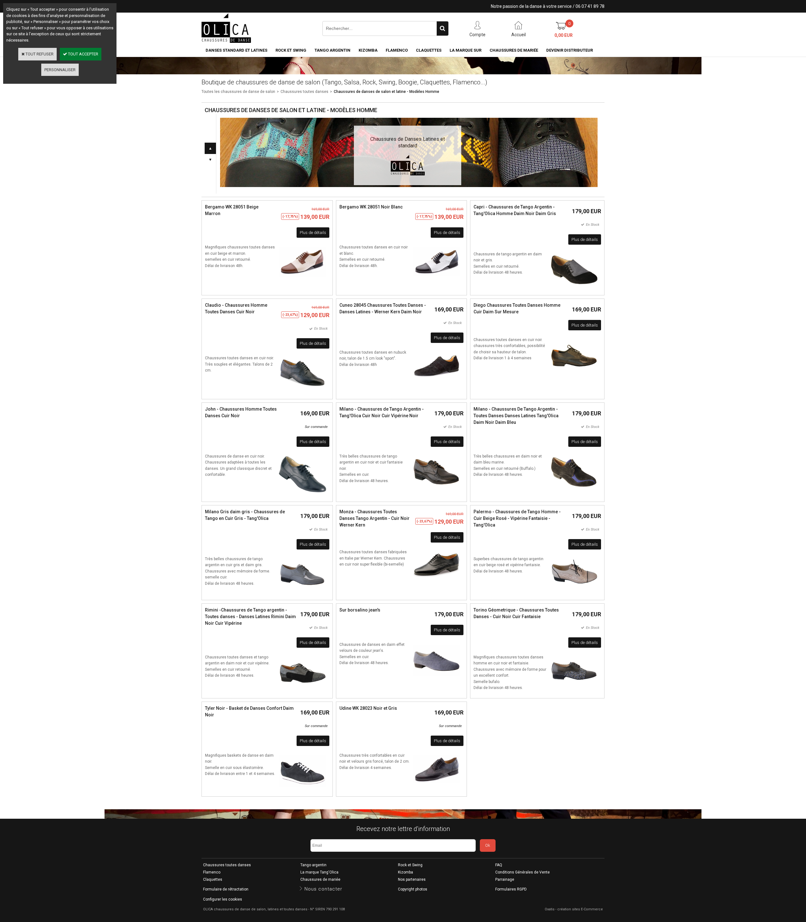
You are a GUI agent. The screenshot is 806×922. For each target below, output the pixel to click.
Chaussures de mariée (514, 50)
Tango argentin (332, 50)
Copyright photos (412, 889)
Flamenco (397, 50)
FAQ (498, 865)
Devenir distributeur (569, 50)
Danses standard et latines (236, 50)
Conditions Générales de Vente (522, 872)
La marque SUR (465, 50)
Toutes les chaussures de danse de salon (238, 91)
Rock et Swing (290, 50)
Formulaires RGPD (511, 889)
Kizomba (368, 50)
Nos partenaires (412, 879)
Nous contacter (323, 889)
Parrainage (504, 879)
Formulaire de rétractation (225, 889)
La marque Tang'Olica (319, 872)
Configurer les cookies (222, 899)
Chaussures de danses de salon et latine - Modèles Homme (386, 91)
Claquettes (428, 50)
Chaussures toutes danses (304, 91)
